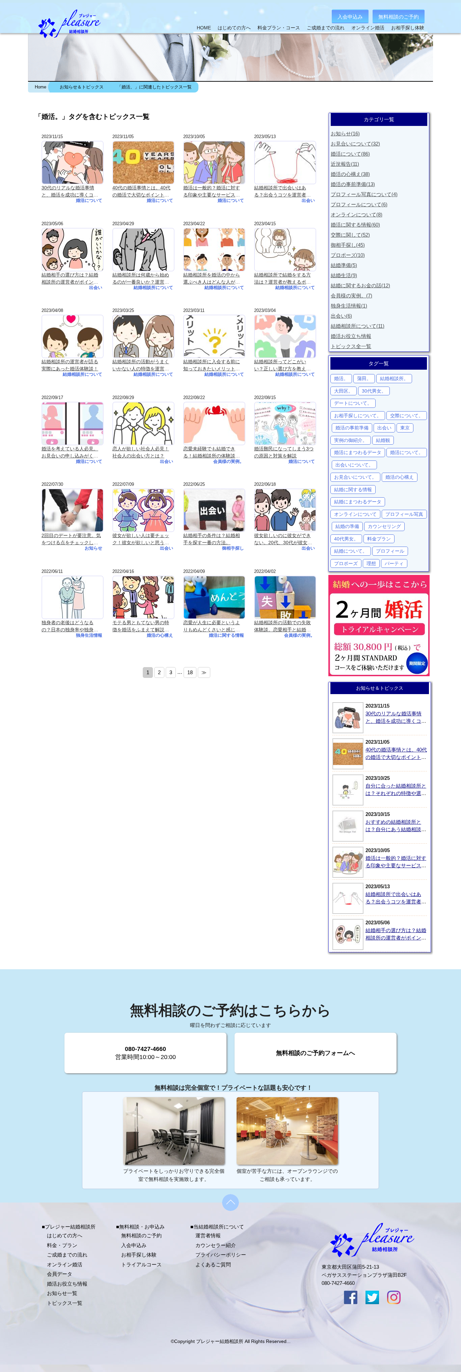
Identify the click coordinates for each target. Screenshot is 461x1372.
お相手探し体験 (407, 27)
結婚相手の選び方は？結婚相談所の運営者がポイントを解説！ (395, 937)
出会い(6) (341, 316)
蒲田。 (364, 378)
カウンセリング (384, 526)
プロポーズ (346, 563)
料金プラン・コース (278, 27)
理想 (371, 563)
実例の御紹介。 (350, 440)
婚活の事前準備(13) (353, 184)
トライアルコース (141, 1264)
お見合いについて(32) (355, 144)
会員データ (59, 1274)
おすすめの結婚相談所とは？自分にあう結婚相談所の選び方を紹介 (395, 829)
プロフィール (390, 551)
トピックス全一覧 (351, 346)
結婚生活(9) (344, 275)
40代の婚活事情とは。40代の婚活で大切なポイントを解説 (396, 757)
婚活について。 (406, 452)
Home (40, 87)
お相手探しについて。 (357, 415)
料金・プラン (62, 1245)
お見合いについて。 (355, 477)
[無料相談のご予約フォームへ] (315, 1071)
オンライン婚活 (367, 27)
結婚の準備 (347, 526)
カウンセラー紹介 (215, 1245)
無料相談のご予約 (398, 17)
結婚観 (383, 440)
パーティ (394, 563)
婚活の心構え (399, 477)
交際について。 (406, 415)
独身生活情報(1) (349, 306)
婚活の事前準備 (352, 427)
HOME (204, 27)
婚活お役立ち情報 (351, 336)
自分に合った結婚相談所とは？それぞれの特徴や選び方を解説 (395, 793)
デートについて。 (353, 403)
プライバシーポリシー (220, 1255)
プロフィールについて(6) (359, 204)
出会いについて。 (354, 465)
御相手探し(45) (348, 245)
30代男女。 (374, 391)
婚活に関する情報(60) (355, 225)
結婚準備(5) (344, 265)
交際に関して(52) (350, 235)
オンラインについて (355, 514)
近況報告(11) (345, 164)
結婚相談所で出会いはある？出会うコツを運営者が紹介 (395, 901)
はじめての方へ (234, 27)
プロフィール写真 (404, 514)
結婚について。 (350, 551)
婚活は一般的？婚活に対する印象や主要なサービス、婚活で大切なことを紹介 (395, 865)
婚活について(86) (350, 154)
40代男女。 (346, 539)
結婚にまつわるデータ (357, 501)
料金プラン (379, 539)
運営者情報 (208, 1235)
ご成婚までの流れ (326, 27)
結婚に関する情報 (353, 489)
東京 (405, 427)
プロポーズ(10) (348, 255)
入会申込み (350, 17)
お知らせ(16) (345, 133)
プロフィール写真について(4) (364, 194)
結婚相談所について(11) (357, 326)
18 (190, 672)
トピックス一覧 (64, 1303)
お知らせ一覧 (62, 1293)
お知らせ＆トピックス (82, 87)
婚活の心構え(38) (350, 174)
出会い (384, 427)
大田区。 (343, 391)
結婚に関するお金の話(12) (360, 285)
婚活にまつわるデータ (357, 452)
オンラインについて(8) (356, 214)
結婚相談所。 (394, 378)
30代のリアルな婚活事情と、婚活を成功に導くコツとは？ (395, 721)
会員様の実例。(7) (351, 295)
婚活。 (341, 378)
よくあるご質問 (213, 1264)
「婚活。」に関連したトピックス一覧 (154, 87)
